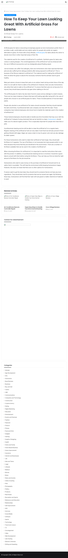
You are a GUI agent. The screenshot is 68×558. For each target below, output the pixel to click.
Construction (8, 400)
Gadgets (7, 433)
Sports (7, 519)
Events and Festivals (11, 417)
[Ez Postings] (10, 2)
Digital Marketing (10, 409)
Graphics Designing (10, 439)
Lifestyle (7, 467)
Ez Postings (8, 37)
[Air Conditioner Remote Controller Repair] (13, 200)
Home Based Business (11, 447)
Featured (7, 422)
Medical (7, 469)
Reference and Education (12, 500)
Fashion (7, 420)
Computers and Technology (13, 398)
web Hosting (8, 538)
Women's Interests (10, 541)
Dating (7, 406)
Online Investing (9, 480)
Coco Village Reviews (53, 207)
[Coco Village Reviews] (55, 200)
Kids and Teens (9, 461)
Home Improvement (15, 11)
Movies (7, 472)
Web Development (10, 536)
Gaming (7, 436)
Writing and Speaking (11, 544)
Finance (7, 425)
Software (7, 516)
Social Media (8, 514)
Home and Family (10, 445)
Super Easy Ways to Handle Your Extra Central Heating (33, 208)
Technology (8, 522)
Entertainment (9, 414)
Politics (7, 489)
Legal (6, 464)
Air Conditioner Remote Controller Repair (11, 208)
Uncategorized (9, 530)
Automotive (8, 378)
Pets (6, 483)
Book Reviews (9, 381)
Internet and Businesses (12, 456)
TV (6, 527)
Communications (10, 395)
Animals (7, 370)
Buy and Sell (8, 387)
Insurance (8, 453)
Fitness (7, 428)
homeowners (52, 119)
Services (7, 511)
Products (7, 491)
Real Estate (8, 494)
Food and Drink (9, 431)
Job (6, 458)
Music (6, 475)
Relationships (9, 503)
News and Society (10, 478)
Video (6, 533)
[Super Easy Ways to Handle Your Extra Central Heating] (34, 200)
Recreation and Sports (11, 497)
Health (7, 442)
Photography (8, 486)
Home (7, 11)
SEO (6, 508)
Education (8, 411)
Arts (6, 375)
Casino (7, 389)
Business (7, 384)
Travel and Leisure (10, 525)
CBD (6, 392)
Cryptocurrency (9, 403)
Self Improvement (10, 505)
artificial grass (40, 52)
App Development (10, 373)
